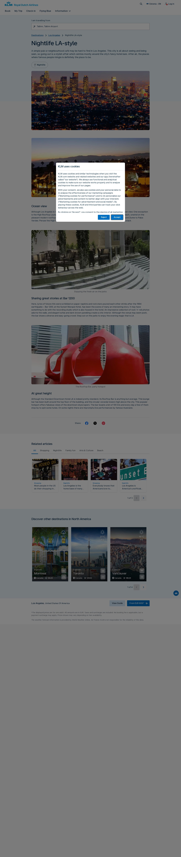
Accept (117, 217)
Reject (104, 217)
